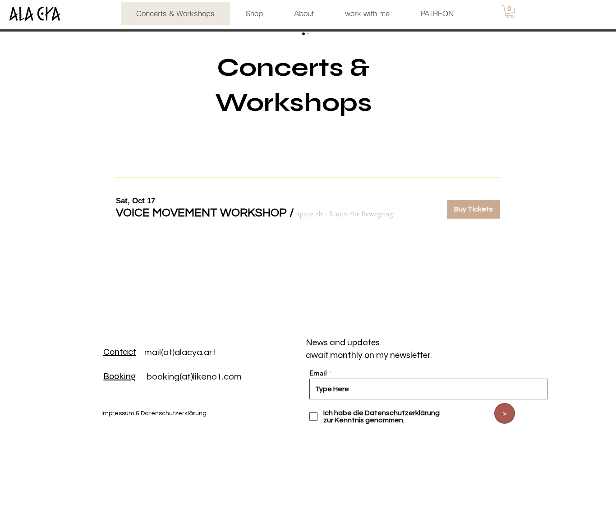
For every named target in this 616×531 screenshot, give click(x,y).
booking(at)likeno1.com (194, 376)
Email (318, 373)
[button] (509, 11)
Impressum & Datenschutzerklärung (154, 413)
